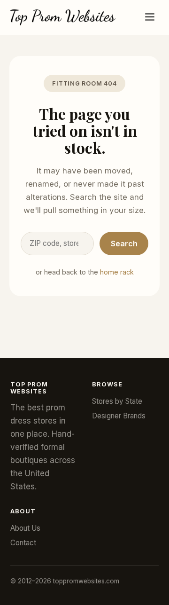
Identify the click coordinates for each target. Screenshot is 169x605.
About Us (25, 528)
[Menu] (150, 17)
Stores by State (117, 401)
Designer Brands (119, 415)
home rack (117, 272)
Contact (23, 542)
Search (124, 243)
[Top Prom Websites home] (62, 17)
